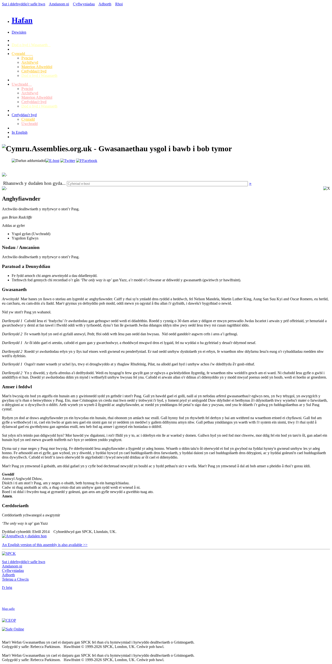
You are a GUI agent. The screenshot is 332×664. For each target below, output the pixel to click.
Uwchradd (22, 84)
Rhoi (119, 4)
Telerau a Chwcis (15, 579)
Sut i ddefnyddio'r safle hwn (23, 4)
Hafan (22, 20)
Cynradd (22, 54)
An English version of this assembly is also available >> (44, 545)
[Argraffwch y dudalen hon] (24, 536)
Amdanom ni (59, 4)
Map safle (8, 609)
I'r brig (7, 587)
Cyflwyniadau (84, 4)
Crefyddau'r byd (33, 71)
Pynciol (27, 58)
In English (19, 132)
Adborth (104, 4)
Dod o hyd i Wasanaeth (31, 45)
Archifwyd (29, 62)
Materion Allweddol (36, 67)
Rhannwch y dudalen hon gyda (32, 183)
